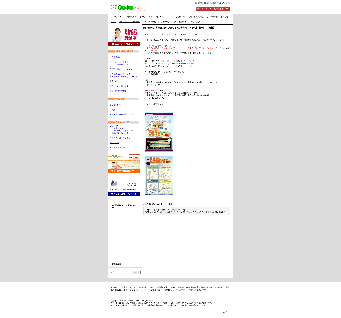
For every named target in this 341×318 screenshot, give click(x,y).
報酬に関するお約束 (197, 290)
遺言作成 (218, 287)
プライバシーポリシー (139, 290)
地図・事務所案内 (195, 17)
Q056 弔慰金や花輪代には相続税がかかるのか (165, 210)
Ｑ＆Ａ (169, 17)
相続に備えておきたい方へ (175, 290)
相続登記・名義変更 (119, 287)
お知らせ (224, 17)
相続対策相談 (206, 287)
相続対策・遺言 (146, 17)
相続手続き (131, 17)
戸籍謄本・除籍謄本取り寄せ (142, 287)
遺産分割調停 (183, 287)
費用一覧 (159, 17)
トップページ (117, 17)
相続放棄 (194, 287)
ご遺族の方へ (156, 290)
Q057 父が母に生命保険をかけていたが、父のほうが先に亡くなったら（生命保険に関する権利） (186, 212)
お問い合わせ (212, 17)
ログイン (226, 312)
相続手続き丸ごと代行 (165, 287)
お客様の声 (180, 17)
